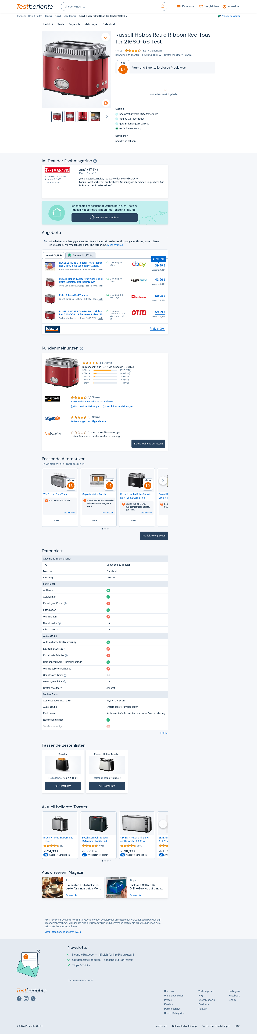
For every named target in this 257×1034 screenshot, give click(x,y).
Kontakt (202, 1008)
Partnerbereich (172, 1008)
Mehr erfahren (115, 245)
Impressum (161, 1026)
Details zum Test (52, 182)
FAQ (200, 995)
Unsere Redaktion (174, 995)
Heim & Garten (35, 16)
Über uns (169, 991)
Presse (168, 1000)
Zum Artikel (72, 895)
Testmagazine (206, 991)
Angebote (74, 24)
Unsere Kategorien (174, 1013)
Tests (61, 24)
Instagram (234, 991)
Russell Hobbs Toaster (65, 16)
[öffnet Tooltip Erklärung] (95, 161)
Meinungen (91, 24)
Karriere (168, 1004)
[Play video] (106, 103)
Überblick (47, 24)
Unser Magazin (206, 1000)
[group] (70, 116)
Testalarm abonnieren (107, 217)
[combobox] (109, 6)
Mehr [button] (100, 269)
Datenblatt (109, 24)
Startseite (21, 16)
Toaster (48, 16)
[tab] (80, 255)
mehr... (164, 732)
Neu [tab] (53, 255)
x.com (232, 1000)
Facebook (234, 995)
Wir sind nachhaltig (231, 16)
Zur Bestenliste (63, 787)
